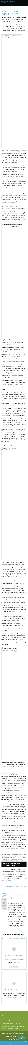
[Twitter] (5, 1038)
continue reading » (14, 966)
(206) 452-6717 (11, 897)
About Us (16, 1038)
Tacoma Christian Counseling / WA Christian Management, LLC (13, 1033)
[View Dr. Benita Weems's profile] (4, 895)
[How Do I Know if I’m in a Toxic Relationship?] (14, 977)
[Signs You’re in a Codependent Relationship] (14, 943)
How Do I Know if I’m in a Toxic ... (14, 989)
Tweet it (17, 886)
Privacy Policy (22, 1038)
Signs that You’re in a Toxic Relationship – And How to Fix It (11, 12)
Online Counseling (10, 1038)
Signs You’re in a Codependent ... (14, 955)
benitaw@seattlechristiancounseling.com (16, 898)
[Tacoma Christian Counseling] (9, 2)
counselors (22, 878)
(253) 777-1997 (21, 1036)
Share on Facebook (9, 886)
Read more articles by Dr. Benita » (15, 928)
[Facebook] (4, 1038)
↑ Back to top (23, 886)
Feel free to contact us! (17, 1039)
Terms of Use (10, 1039)
